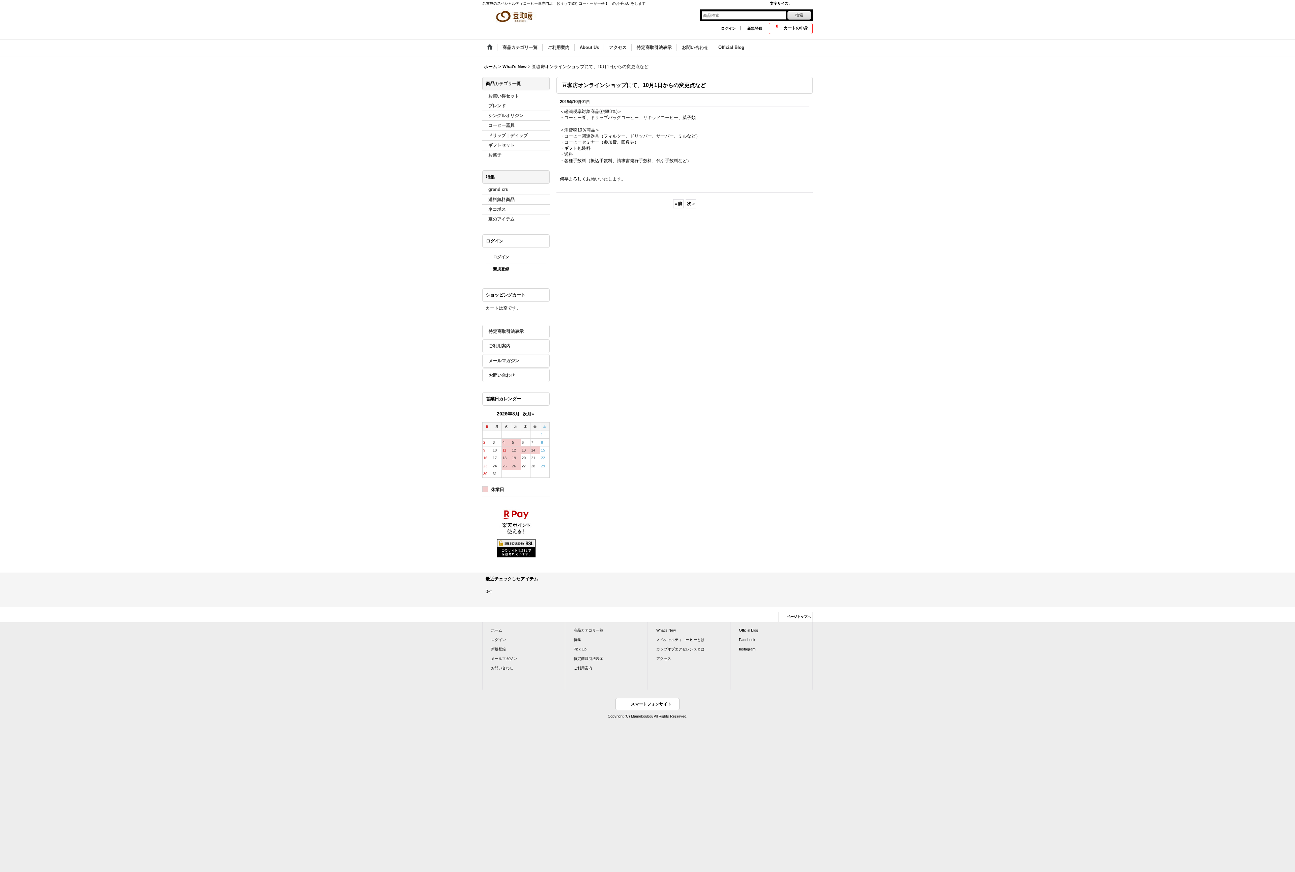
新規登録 (754, 28)
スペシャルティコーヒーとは (680, 640)
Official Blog (748, 630)
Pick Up (580, 649)
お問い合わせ (502, 375)
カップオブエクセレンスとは (680, 649)
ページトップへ (799, 616)
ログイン (728, 28)
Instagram (747, 649)
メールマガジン (504, 360)
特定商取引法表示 (506, 331)
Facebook (747, 640)
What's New (666, 630)
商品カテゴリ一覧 (588, 630)
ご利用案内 (500, 345)
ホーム (496, 630)
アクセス (663, 659)
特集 (577, 640)
